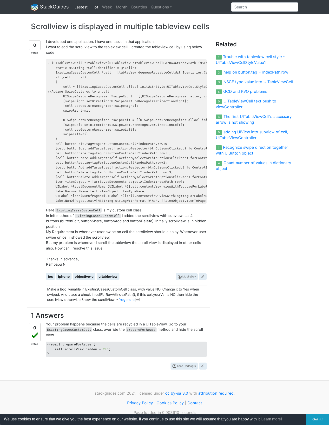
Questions (160, 7)
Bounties (139, 7)
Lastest (81, 7)
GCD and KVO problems (245, 91)
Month (121, 7)
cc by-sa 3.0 (176, 393)
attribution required (216, 393)
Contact (194, 402)
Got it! (317, 419)
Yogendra (127, 299)
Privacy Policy (140, 402)
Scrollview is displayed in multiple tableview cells (120, 26)
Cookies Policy (170, 402)
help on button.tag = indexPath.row (256, 72)
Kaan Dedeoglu (186, 366)
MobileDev (189, 276)
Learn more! (271, 419)
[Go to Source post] (203, 276)
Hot (95, 7)
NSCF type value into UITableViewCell (258, 81)
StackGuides (54, 7)
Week (107, 7)
